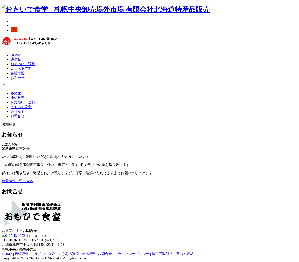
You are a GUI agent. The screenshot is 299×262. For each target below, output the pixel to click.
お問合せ (18, 78)
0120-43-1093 (15, 235)
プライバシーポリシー (131, 254)
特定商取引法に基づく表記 (173, 254)
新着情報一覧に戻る (17, 181)
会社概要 (18, 73)
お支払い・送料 (23, 64)
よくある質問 (21, 68)
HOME (16, 55)
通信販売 (18, 59)
